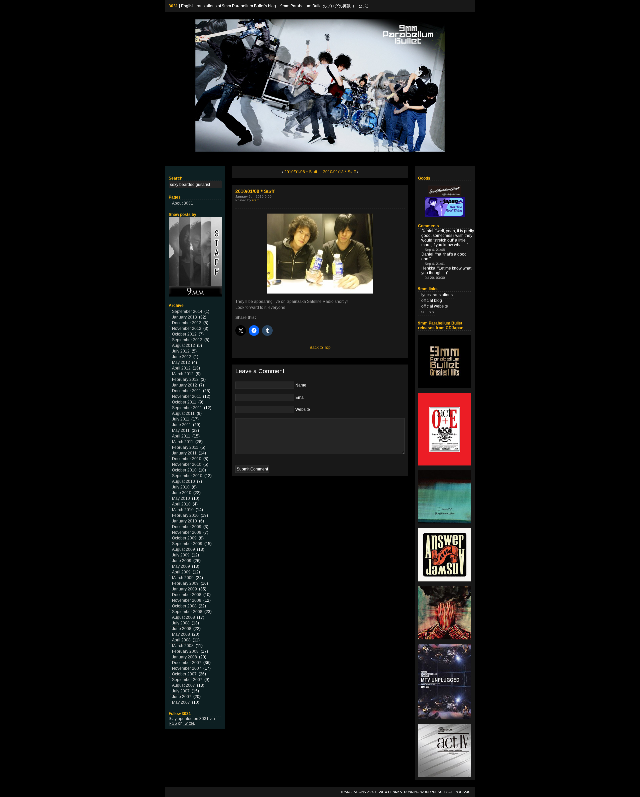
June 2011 (181, 424)
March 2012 (183, 374)
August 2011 (183, 413)
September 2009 (187, 543)
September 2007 (187, 679)
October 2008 (184, 606)
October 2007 (184, 674)
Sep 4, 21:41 (435, 264)
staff (255, 200)
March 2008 (183, 645)
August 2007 (183, 685)
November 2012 (186, 328)
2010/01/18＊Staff (339, 172)
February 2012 (185, 379)
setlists (427, 312)
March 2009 (183, 577)
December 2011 (186, 391)
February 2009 (185, 583)
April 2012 (181, 368)
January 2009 (184, 589)
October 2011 (184, 402)
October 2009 (184, 538)
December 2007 (186, 662)
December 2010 (186, 458)
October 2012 (184, 334)
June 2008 (181, 628)
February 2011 (185, 447)
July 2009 (181, 555)
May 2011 (181, 430)
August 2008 (183, 617)
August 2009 (183, 549)
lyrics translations (437, 295)
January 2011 (184, 453)
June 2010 (181, 492)
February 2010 (185, 515)
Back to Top (320, 347)
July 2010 (181, 487)
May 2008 (181, 634)
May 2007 (181, 702)
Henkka (395, 792)
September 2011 (187, 407)
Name (300, 385)
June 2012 (181, 357)
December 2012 (186, 323)
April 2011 (181, 436)
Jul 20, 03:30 (435, 278)
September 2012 (187, 340)
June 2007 (181, 696)
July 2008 (181, 623)
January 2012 (184, 385)
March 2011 (182, 441)
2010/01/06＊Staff (300, 172)
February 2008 (185, 651)
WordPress (431, 792)
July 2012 (181, 351)
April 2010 (181, 504)
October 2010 (184, 470)
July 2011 (180, 419)
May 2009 (181, 566)
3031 (173, 6)
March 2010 (183, 509)
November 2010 (186, 464)
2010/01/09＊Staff (255, 191)
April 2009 (181, 572)
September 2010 (187, 475)
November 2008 (186, 600)
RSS (173, 723)
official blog (431, 300)
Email (300, 397)
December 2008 (186, 594)
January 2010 (184, 521)
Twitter (188, 723)
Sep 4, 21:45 (435, 250)
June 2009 (181, 560)
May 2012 (181, 362)
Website (302, 409)
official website (434, 306)
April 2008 (181, 640)
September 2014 (187, 311)
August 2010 (183, 481)
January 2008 (184, 657)
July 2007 (181, 691)
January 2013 (184, 317)
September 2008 (187, 611)
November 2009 (186, 532)
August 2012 (183, 345)
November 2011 (186, 396)
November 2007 (186, 668)
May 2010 (181, 498)
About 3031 (182, 203)
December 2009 (186, 526)
